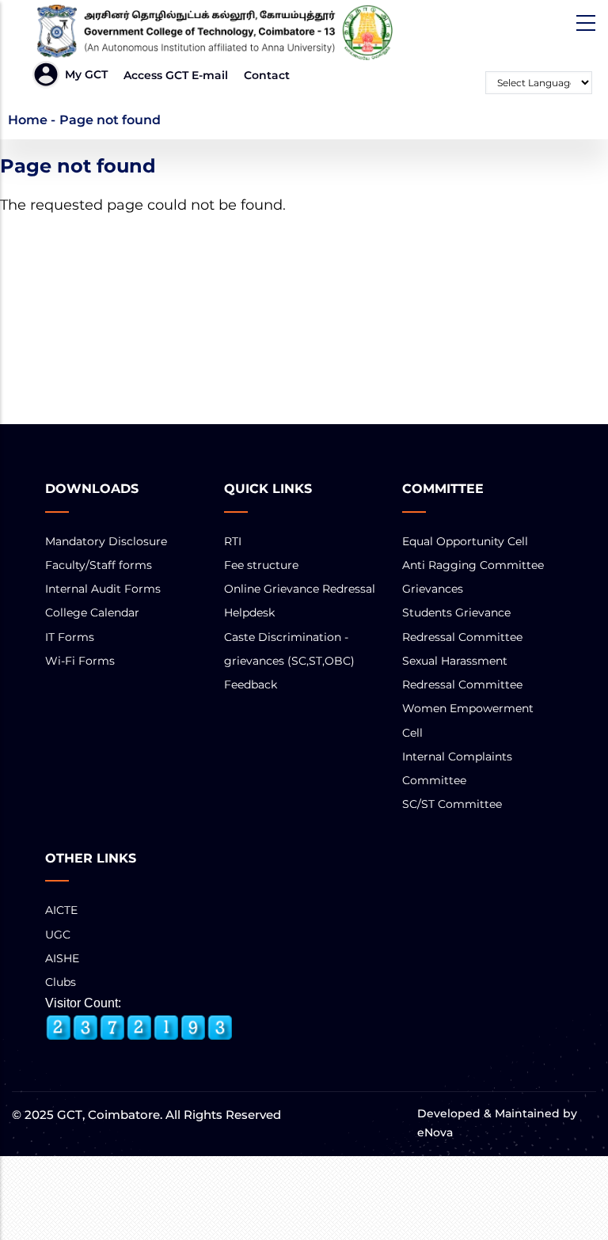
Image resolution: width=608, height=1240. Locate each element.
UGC (57, 934)
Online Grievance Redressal (299, 589)
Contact (267, 75)
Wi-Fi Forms (80, 661)
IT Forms (69, 637)
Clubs (60, 982)
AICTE (61, 910)
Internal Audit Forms (103, 589)
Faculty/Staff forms (98, 565)
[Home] (208, 32)
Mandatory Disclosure (106, 541)
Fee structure (261, 565)
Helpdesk (249, 612)
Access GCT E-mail (176, 75)
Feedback (250, 684)
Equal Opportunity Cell (465, 541)
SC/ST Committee (452, 804)
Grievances (432, 589)
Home (28, 119)
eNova (435, 1132)
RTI (232, 541)
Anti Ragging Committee (473, 565)
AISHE (62, 958)
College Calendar (92, 612)
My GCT (86, 74)
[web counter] (139, 1027)
